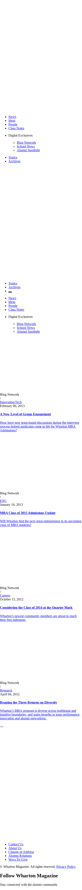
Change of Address (21, 852)
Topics (12, 157)
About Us (14, 848)
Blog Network (26, 142)
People (12, 124)
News (12, 117)
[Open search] (10, 292)
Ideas (11, 120)
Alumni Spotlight (28, 150)
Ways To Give (18, 859)
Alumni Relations (20, 855)
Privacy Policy (66, 866)
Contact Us (15, 844)
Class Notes (16, 128)
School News (26, 146)
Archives (14, 161)
